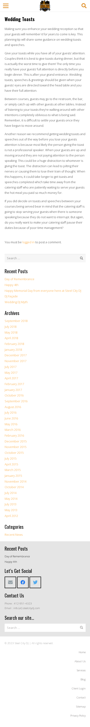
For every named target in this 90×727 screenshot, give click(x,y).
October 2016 (14, 395)
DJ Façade (11, 296)
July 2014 (10, 493)
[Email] (10, 582)
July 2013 (10, 504)
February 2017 (14, 384)
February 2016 (14, 435)
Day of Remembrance (19, 279)
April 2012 (11, 516)
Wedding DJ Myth (16, 302)
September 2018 (16, 321)
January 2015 (13, 476)
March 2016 (13, 430)
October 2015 (14, 453)
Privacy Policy (78, 715)
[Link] (45, 6)
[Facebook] (23, 582)
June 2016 (11, 418)
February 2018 (14, 344)
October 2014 (14, 487)
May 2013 (11, 510)
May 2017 (11, 372)
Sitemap (81, 706)
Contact (81, 697)
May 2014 (11, 499)
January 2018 (13, 349)
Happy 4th (11, 285)
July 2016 (10, 412)
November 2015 (15, 447)
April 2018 (11, 338)
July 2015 (10, 458)
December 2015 (16, 441)
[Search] (84, 6)
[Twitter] (35, 582)
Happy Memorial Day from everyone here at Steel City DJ (43, 291)
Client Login (79, 688)
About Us (80, 661)
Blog (83, 679)
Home (82, 652)
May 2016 (11, 424)
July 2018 (10, 327)
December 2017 (16, 355)
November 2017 (15, 361)
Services (81, 670)
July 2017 (10, 367)
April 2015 (11, 464)
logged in (28, 242)
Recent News (14, 534)
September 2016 (16, 401)
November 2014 (15, 481)
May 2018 (11, 332)
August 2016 (13, 407)
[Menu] (6, 6)
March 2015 (13, 470)
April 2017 (11, 378)
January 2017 (13, 390)
